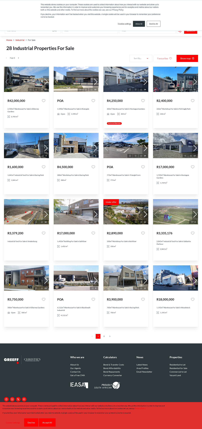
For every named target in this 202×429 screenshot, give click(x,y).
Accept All (47, 422)
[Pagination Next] (110, 336)
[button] (46, 82)
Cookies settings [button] (124, 23)
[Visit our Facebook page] (6, 399)
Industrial (20, 40)
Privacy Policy (140, 408)
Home (9, 40)
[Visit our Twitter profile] (18, 399)
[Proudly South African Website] (107, 386)
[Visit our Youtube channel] (24, 399)
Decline (31, 422)
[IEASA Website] (79, 385)
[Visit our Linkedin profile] (12, 399)
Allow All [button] (138, 23)
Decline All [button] (153, 23)
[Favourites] (43, 100)
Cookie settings (13, 422)
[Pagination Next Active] (18, 58)
